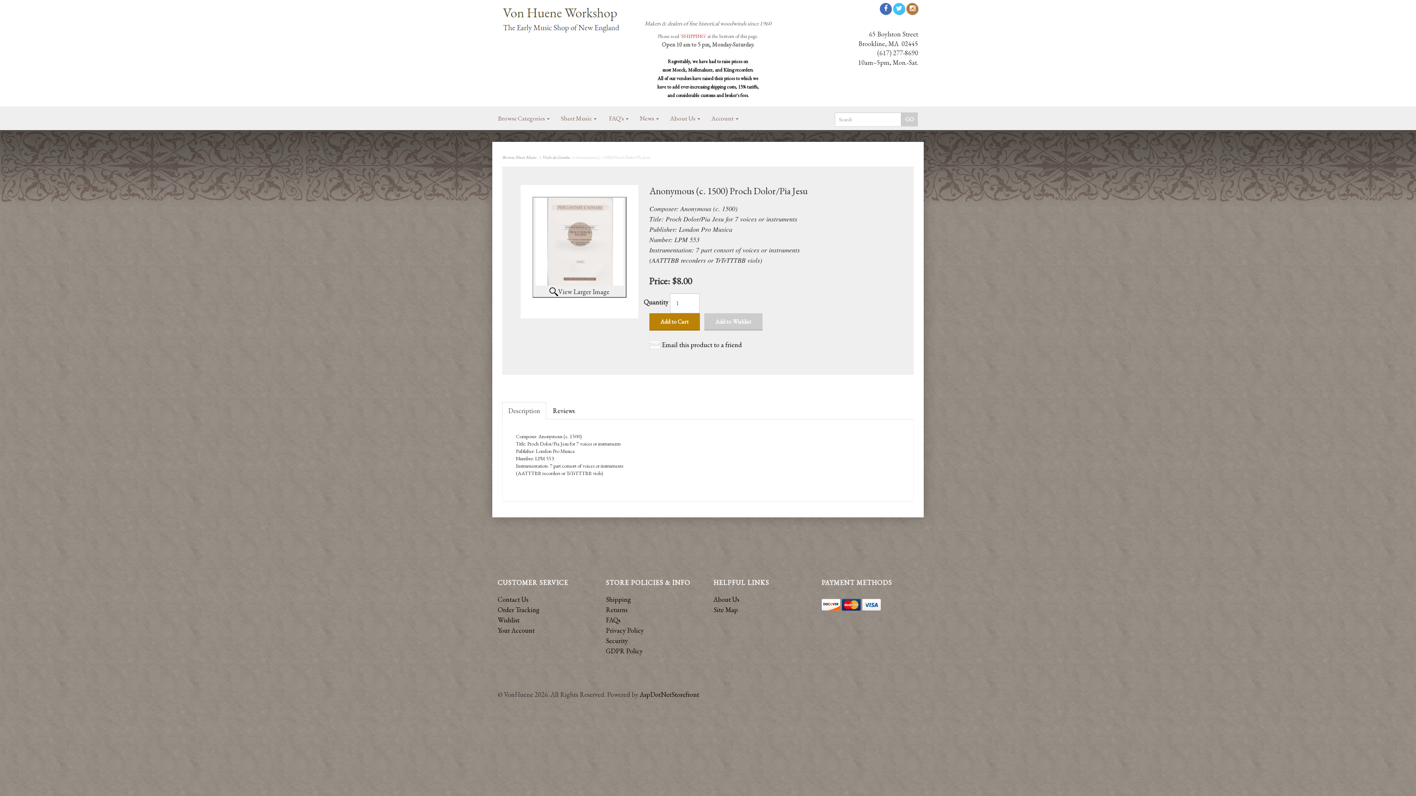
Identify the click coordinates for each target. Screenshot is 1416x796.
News (647, 118)
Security (617, 640)
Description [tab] (524, 410)
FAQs (613, 620)
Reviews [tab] (564, 410)
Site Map (726, 609)
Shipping (618, 599)
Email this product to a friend (702, 345)
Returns (617, 609)
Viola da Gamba (556, 157)
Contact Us (513, 599)
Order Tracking (518, 609)
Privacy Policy (625, 630)
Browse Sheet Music (519, 157)
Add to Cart (674, 321)
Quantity (656, 302)
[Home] (564, 20)
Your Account (516, 630)
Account (723, 118)
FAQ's (617, 118)
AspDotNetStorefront (669, 694)
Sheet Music (577, 118)
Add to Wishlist (733, 321)
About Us (683, 118)
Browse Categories (522, 118)
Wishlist (509, 620)
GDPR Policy (624, 651)
